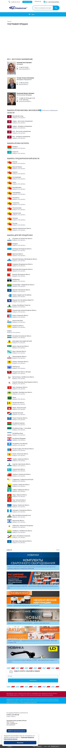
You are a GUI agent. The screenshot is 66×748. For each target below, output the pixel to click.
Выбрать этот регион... (19, 117)
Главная (9, 21)
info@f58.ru (13, 716)
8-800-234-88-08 (13, 714)
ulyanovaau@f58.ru (24, 69)
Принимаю (20, 742)
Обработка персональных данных (16, 731)
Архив (57, 550)
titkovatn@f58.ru (23, 84)
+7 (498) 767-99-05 (15, 2)
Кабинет (9, 746)
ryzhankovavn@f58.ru (25, 101)
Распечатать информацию (50, 110)
